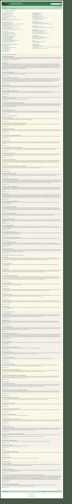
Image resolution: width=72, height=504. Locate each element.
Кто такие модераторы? (35, 14)
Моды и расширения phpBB (31, 495)
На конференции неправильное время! (7, 24)
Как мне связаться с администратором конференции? (39, 48)
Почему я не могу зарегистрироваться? (7, 15)
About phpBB (30, 465)
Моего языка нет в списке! (5, 26)
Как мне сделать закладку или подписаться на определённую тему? (41, 37)
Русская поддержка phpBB (32, 494)
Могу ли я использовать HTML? (6, 45)
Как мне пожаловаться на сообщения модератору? (9, 39)
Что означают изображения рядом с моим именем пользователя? (11, 27)
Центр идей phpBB (51, 470)
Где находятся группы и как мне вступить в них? (38, 16)
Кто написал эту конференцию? (36, 45)
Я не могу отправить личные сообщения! (37, 22)
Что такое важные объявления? (6, 48)
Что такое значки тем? (5, 51)
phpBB (5, 143)
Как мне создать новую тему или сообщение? (8, 32)
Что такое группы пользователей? (37, 15)
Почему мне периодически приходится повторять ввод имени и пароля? (12, 19)
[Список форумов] (6, 4)
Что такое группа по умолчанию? (36, 18)
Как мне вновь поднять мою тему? (6, 42)
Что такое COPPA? (4, 14)
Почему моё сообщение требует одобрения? (8, 41)
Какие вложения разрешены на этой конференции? (39, 41)
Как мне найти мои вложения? (36, 42)
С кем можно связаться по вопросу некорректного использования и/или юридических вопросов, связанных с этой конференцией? (46, 47)
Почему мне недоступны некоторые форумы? (8, 37)
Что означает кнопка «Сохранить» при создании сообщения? (10, 40)
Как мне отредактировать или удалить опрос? (8, 36)
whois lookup (59, 475)
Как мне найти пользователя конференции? (38, 32)
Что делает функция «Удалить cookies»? (7, 20)
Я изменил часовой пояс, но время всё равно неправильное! (10, 25)
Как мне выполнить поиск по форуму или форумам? (39, 30)
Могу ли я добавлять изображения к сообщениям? (8, 47)
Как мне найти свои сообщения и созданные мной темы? (40, 33)
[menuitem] (6, 7)
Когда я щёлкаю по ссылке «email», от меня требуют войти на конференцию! (12, 29)
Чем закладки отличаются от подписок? (37, 36)
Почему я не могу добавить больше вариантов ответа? (9, 35)
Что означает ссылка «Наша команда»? (37, 19)
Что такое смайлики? (5, 46)
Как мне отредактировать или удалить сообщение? (9, 33)
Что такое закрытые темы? (5, 50)
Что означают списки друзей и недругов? (37, 26)
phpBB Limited (30, 464)
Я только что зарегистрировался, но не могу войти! (9, 16)
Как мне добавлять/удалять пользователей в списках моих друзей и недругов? (43, 27)
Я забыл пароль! (4, 18)
